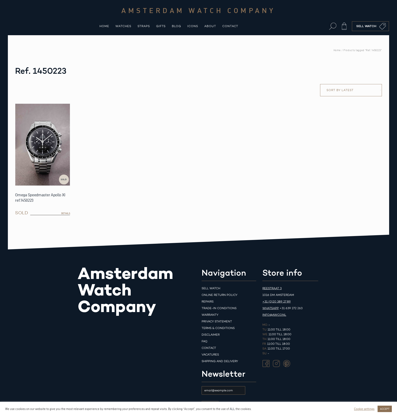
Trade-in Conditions (219, 308)
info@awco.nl (274, 315)
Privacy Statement (217, 321)
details (65, 213)
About (210, 26)
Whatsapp (270, 308)
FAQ (204, 341)
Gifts (161, 26)
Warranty (210, 315)
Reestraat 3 (272, 288)
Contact (230, 26)
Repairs (208, 301)
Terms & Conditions (218, 328)
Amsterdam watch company (198, 10)
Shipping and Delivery (220, 361)
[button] (332, 26)
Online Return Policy (219, 295)
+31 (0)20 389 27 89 (276, 301)
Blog (176, 26)
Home (104, 26)
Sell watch (211, 288)
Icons (192, 26)
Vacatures (210, 354)
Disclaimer (211, 334)
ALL (232, 409)
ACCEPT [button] (384, 408)
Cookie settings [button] (364, 409)
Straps (144, 26)
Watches (123, 26)
